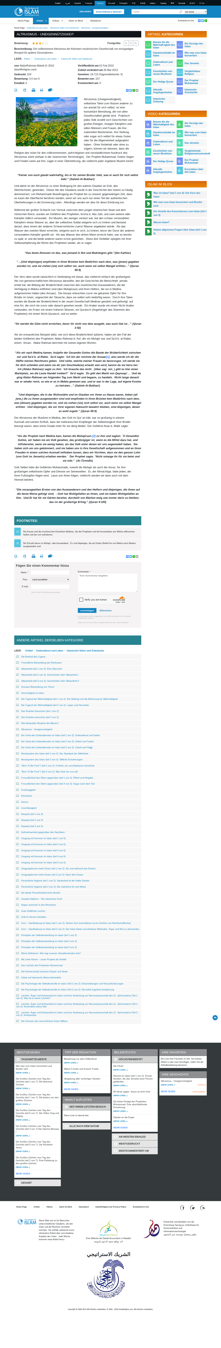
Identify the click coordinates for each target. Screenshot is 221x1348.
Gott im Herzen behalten (33, 917)
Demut (24, 802)
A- (126, 43)
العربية (67, 3)
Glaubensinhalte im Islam (164, 54)
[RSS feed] (202, 1208)
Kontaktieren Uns (186, 21)
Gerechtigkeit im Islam (32, 693)
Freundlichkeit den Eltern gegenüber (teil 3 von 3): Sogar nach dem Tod (58, 783)
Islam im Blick (76, 21)
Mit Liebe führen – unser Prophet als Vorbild (43, 959)
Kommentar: (84, 571)
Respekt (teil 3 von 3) (32, 826)
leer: (18, 58)
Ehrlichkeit (26, 796)
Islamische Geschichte (191, 91)
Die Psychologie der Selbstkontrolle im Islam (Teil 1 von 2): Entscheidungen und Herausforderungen (72, 983)
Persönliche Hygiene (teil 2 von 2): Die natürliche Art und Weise (53, 886)
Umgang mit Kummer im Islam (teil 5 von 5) (43, 862)
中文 (134, 3)
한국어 (192, 3)
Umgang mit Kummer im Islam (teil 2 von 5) (43, 844)
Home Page (23, 21)
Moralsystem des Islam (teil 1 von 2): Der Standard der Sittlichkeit (54, 753)
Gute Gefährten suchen (33, 911)
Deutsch (100, 3)
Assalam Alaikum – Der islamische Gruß (41, 899)
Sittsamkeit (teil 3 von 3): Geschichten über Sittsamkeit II (50, 681)
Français (88, 3)
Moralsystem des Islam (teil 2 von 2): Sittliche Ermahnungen (52, 759)
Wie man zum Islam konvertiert (195, 54)
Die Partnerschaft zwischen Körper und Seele (44, 971)
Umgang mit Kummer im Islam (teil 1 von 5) (43, 838)
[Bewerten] (16, 90)
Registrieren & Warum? (109, 12)
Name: (24, 572)
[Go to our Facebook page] (182, 1208)
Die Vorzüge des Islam (194, 45)
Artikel (40, 21)
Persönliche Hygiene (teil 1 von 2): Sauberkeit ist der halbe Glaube (55, 880)
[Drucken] (33, 90)
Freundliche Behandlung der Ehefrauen (41, 662)
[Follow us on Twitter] (192, 1208)
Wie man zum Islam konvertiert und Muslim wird (177, 204)
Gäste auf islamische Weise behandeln (41, 977)
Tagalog (163, 3)
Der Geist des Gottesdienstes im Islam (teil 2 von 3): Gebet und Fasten (57, 741)
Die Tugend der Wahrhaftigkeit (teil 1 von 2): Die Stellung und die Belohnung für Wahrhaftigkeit (69, 699)
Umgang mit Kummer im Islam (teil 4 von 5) (43, 856)
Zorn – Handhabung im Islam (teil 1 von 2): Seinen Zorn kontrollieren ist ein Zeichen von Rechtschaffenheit (76, 923)
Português (123, 3)
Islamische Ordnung (159, 100)
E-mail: (25, 586)
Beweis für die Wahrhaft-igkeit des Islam (164, 45)
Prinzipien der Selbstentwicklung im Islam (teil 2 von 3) (49, 941)
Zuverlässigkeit (29, 808)
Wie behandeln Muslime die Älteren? (40, 723)
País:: (25, 579)
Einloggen (85, 11)
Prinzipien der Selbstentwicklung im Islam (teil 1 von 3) (49, 935)
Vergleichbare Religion (192, 72)
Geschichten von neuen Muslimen (162, 72)
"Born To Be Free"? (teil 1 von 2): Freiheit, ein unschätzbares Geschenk (57, 765)
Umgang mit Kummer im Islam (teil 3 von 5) (43, 850)
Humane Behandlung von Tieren (37, 687)
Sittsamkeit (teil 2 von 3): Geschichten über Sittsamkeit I (49, 674)
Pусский (111, 3)
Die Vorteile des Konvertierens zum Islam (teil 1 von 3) (180, 213)
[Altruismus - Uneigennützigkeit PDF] (41, 90)
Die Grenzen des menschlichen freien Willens (44, 1021)
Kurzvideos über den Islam (194, 170)
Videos (55, 21)
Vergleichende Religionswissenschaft (197, 152)
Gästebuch (95, 21)
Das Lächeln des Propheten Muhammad (42, 965)
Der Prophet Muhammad (191, 81)
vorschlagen (87, 610)
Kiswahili (181, 3)
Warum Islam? (161, 222)
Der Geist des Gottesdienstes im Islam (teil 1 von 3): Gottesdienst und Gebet (60, 735)
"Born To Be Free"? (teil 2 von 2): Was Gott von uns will (49, 771)
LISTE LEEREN (199, 1092)
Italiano (152, 3)
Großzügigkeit (28, 790)
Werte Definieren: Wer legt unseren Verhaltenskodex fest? (51, 953)
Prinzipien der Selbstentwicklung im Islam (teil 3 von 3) (49, 947)
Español (77, 3)
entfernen (202, 1085)
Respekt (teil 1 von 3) (32, 814)
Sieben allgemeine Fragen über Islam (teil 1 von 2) (180, 231)
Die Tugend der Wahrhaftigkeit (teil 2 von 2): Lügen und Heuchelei (55, 705)
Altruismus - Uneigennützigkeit (36, 729)
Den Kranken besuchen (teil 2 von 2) (40, 717)
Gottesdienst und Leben (37, 28)
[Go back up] (215, 1017)
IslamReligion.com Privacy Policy (110, 1207)
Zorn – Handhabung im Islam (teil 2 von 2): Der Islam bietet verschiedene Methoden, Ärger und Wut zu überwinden (80, 929)
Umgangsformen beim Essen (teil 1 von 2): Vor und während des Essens (58, 868)
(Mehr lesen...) (23, 1073)
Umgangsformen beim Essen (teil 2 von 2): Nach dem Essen (52, 874)
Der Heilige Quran (163, 81)
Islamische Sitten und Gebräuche (64, 28)
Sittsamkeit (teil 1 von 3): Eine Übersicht (41, 668)
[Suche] (181, 11)
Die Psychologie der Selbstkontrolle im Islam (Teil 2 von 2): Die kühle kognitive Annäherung (67, 989)
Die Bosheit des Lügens (33, 656)
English (58, 3)
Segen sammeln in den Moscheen (38, 905)
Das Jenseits (192, 63)
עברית (201, 3)
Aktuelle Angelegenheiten (162, 91)
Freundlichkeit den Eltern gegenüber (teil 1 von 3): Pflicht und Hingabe (57, 777)
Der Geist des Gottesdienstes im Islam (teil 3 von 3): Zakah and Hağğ (56, 747)
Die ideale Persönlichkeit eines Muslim (40, 892)
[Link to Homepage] (26, 11)
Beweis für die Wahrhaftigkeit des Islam (163, 124)
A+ (135, 43)
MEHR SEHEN (23, 1173)
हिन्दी (172, 3)
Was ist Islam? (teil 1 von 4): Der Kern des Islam (176, 194)
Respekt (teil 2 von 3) (32, 820)
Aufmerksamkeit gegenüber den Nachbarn (43, 832)
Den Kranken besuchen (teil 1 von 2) (40, 711)
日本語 (142, 3)
